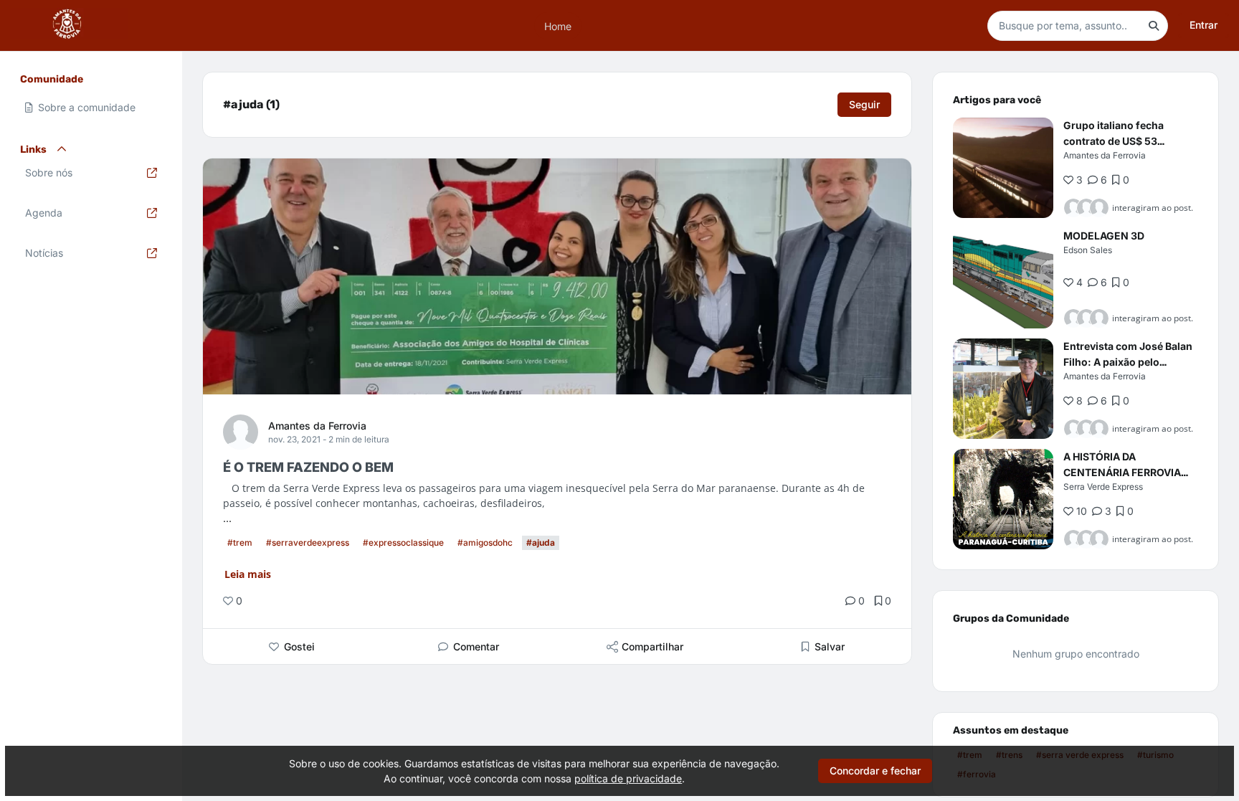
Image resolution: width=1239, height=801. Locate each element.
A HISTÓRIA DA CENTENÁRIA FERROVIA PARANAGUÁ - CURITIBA (1122, 472)
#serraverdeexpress (307, 542)
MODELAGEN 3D (1103, 235)
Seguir (864, 104)
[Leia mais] (1003, 168)
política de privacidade (628, 778)
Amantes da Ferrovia (317, 426)
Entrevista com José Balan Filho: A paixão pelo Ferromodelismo (1127, 362)
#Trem (239, 542)
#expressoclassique (403, 542)
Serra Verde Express (1103, 486)
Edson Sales (1087, 250)
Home (557, 25)
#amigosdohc (485, 542)
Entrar (1203, 25)
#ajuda (540, 542)
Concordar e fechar (875, 770)
